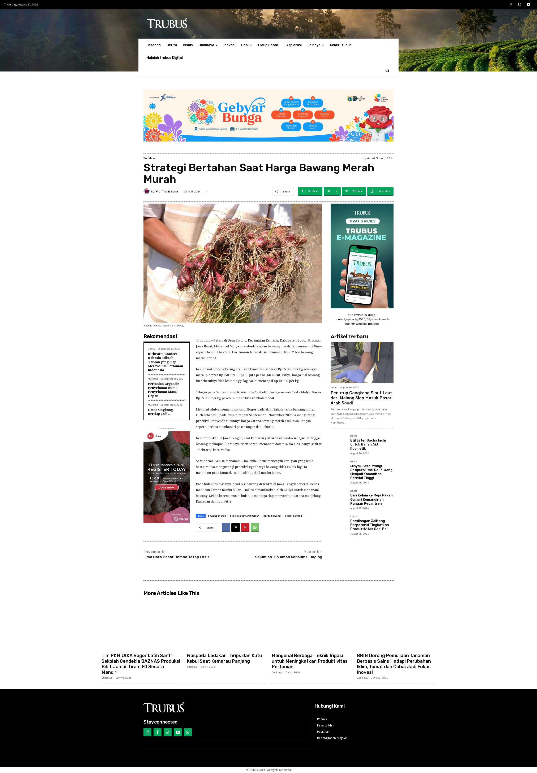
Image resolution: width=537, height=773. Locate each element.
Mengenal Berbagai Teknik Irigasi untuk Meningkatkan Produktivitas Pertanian (310, 661)
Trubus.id (203, 340)
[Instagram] (519, 4)
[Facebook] (511, 4)
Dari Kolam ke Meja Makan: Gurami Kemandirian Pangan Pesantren (372, 499)
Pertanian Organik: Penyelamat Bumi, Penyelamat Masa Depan (163, 389)
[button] (387, 70)
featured (153, 379)
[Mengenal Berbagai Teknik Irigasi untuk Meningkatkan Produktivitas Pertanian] (311, 624)
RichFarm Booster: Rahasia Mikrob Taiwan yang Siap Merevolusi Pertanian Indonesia (165, 361)
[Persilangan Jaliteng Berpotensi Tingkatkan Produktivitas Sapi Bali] (339, 523)
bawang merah (217, 515)
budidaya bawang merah (244, 515)
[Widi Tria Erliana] (147, 191)
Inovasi (354, 516)
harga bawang (272, 515)
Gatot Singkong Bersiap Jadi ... (160, 411)
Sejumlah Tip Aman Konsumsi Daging (288, 557)
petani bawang (293, 515)
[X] (235, 527)
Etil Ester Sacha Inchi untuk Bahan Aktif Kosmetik (368, 444)
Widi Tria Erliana (166, 191)
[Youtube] (528, 4)
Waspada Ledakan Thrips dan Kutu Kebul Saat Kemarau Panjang (224, 658)
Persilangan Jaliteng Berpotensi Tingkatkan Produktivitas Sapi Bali (369, 525)
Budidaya (149, 158)
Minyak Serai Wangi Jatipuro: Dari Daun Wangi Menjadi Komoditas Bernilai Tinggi (371, 472)
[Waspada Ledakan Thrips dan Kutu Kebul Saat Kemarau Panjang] (226, 624)
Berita (151, 349)
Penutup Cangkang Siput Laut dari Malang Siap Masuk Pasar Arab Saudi (361, 397)
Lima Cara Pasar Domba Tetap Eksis (176, 557)
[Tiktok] (168, 732)
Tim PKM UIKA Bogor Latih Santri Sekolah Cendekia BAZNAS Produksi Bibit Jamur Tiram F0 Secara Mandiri (141, 664)
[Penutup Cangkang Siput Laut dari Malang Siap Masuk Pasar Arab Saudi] (362, 362)
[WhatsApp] (255, 527)
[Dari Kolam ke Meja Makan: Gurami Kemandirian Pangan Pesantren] (339, 498)
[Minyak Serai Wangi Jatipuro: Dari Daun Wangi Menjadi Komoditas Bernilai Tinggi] (339, 468)
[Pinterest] (245, 527)
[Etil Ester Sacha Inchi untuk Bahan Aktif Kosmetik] (339, 443)
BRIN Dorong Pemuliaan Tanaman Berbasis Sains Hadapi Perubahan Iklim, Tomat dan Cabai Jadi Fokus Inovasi (394, 664)
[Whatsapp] (188, 732)
